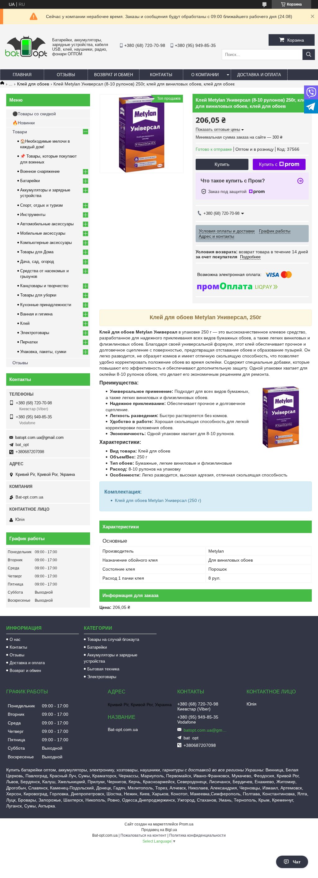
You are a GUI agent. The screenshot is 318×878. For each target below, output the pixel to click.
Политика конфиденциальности (197, 835)
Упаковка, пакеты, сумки (43, 351)
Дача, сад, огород (37, 261)
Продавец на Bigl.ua (159, 830)
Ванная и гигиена (36, 314)
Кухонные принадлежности (45, 304)
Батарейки (30, 180)
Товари (19, 131)
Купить (222, 164)
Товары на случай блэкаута (113, 639)
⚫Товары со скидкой (34, 113)
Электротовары (34, 332)
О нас (15, 639)
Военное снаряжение (40, 171)
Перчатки (29, 342)
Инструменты (32, 214)
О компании (205, 74)
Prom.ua (186, 824)
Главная (22, 74)
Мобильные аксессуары (42, 233)
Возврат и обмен (113, 74)
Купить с (268, 164)
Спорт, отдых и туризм (41, 205)
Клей (25, 323)
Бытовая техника (103, 669)
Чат (297, 861)
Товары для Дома (36, 252)
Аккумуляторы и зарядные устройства (110, 658)
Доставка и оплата (259, 74)
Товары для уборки (38, 295)
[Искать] (308, 54)
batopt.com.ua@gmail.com (39, 437)
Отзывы (66, 74)
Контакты (161, 74)
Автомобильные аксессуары (47, 224)
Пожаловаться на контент (143, 835)
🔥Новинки (23, 122)
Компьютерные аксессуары (46, 242)
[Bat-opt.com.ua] (26, 57)
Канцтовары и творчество (44, 285)
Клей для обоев (33, 83)
